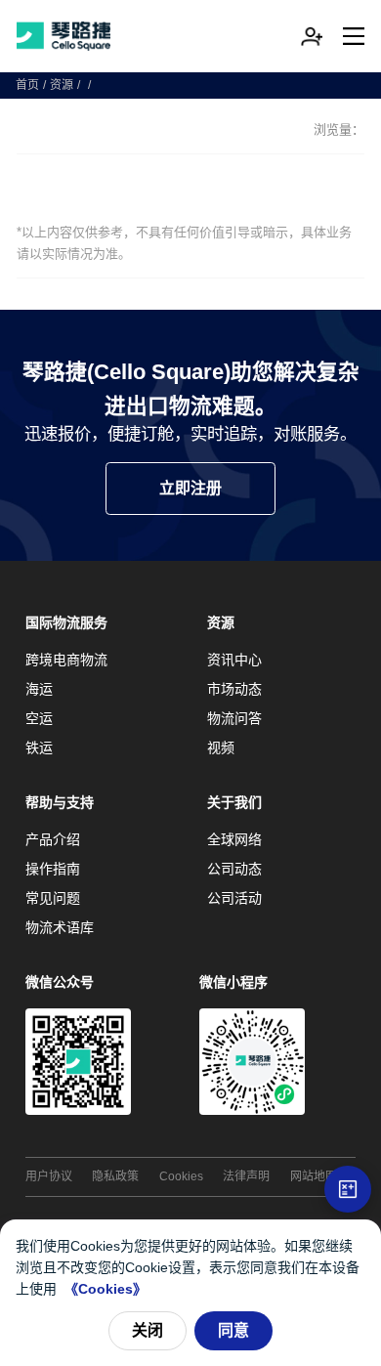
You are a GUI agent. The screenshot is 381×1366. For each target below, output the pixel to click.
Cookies (181, 1176)
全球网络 (234, 839)
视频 (220, 747)
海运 (39, 689)
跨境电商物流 (66, 659)
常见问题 (52, 898)
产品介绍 (52, 839)
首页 (27, 85)
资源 (61, 85)
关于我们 (234, 802)
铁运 (39, 747)
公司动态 (234, 868)
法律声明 (246, 1176)
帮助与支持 (59, 802)
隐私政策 (115, 1176)
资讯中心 (234, 659)
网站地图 (313, 1176)
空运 (39, 718)
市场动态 (234, 689)
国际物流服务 (66, 622)
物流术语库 (59, 927)
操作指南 (52, 868)
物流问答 (234, 718)
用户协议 (48, 1176)
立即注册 (190, 488)
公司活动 (234, 898)
